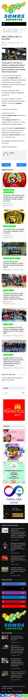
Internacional (12, 226)
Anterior (7, 164)
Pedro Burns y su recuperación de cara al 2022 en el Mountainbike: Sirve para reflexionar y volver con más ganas (18, 649)
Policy (9, 691)
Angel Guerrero (8, 203)
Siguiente (20, 164)
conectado (17, 378)
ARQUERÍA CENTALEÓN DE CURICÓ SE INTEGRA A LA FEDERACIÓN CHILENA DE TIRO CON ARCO (18, 547)
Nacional (11, 290)
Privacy (4, 691)
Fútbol (4, 44)
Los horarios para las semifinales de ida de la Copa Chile (17, 638)
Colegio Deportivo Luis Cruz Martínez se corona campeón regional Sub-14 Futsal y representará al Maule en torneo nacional (13, 361)
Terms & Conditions (18, 691)
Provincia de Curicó (8, 192)
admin (4, 42)
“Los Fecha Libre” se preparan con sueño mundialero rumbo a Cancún (13, 231)
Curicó (5, 324)
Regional (17, 258)
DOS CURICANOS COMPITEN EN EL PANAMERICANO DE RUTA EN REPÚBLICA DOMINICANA (17, 662)
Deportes (6, 189)
